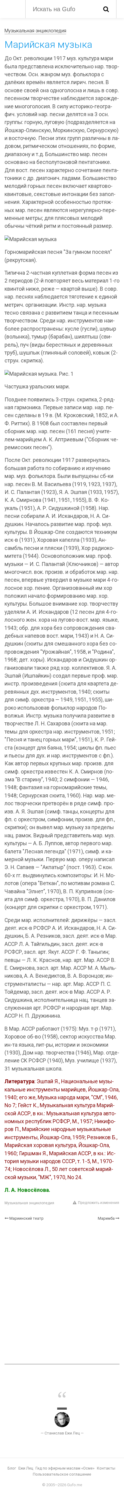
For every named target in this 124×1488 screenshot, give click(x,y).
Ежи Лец (25, 1468)
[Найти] (106, 9)
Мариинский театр (26, 1218)
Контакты (106, 1468)
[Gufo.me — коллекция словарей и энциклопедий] (12, 8)
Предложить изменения (98, 1203)
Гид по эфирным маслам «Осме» (65, 1468)
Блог (12, 1468)
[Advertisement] (62, 1292)
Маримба (106, 1218)
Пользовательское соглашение (62, 1474)
